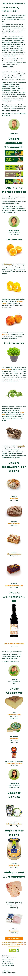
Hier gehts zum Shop (14, 938)
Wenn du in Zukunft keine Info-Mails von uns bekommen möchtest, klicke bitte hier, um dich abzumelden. (14, 944)
